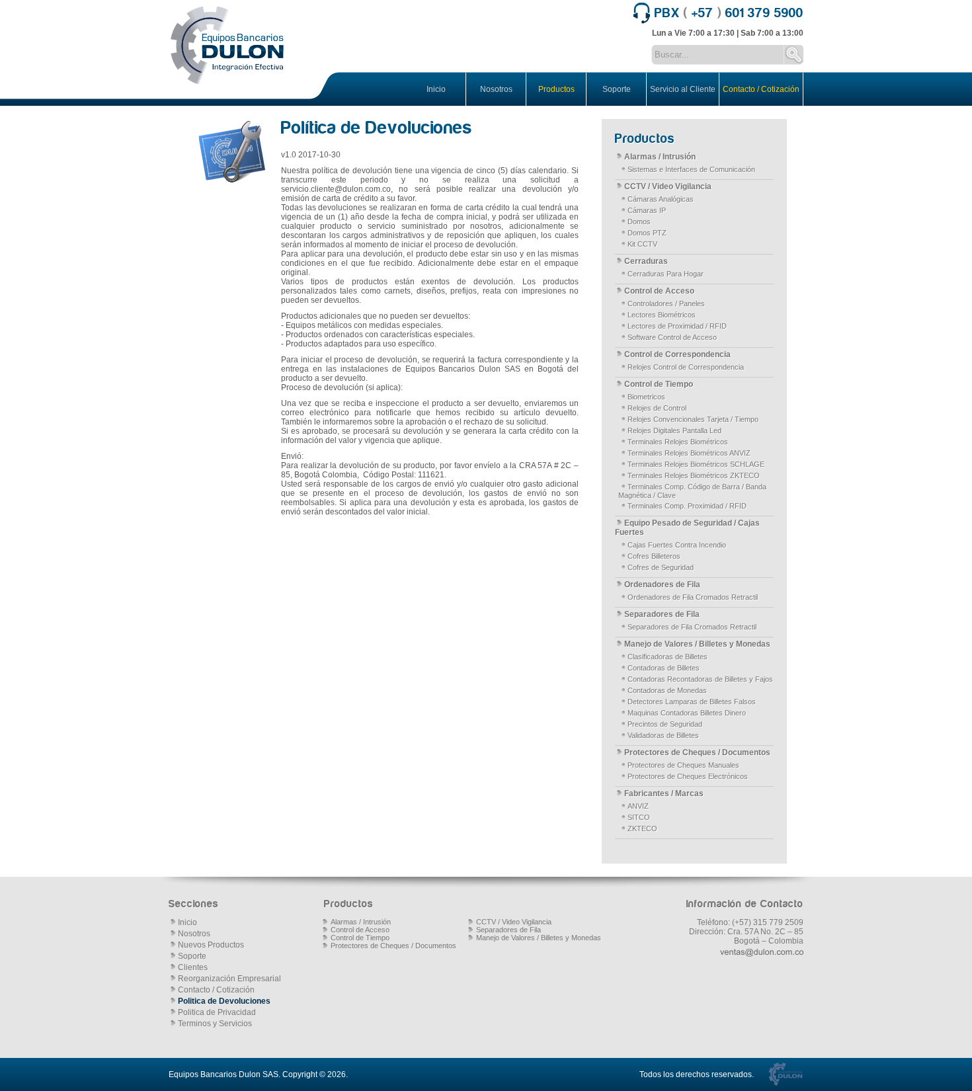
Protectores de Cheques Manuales (683, 765)
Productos (556, 89)
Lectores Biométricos (662, 315)
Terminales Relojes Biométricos (678, 442)
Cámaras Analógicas (661, 199)
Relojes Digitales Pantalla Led (674, 430)
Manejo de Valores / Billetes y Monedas (697, 644)
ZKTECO (642, 828)
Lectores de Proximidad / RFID (677, 326)
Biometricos (646, 397)
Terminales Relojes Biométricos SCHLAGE (696, 464)
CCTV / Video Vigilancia (667, 186)
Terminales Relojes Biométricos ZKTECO (694, 475)
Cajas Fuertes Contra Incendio (677, 545)
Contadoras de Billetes (664, 668)
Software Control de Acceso (672, 337)
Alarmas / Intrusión (660, 156)
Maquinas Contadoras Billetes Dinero (687, 713)
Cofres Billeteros (654, 556)
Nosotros (496, 89)
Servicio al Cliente (682, 89)
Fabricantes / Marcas (664, 793)
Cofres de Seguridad (661, 567)
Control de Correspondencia (677, 354)
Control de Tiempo (658, 384)
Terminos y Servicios (215, 1023)
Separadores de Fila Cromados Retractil (692, 627)
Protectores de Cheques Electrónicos (688, 776)
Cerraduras (646, 261)
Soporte (616, 89)
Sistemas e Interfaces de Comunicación (691, 169)
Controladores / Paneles (666, 303)
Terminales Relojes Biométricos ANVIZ (689, 453)
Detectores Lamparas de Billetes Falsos (692, 702)
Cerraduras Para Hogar (666, 274)
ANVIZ (638, 806)
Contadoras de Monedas (667, 690)
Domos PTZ (647, 233)
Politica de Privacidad (217, 1012)
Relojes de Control (657, 408)
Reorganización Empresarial (229, 978)
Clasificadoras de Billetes (668, 657)
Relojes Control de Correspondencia (686, 367)
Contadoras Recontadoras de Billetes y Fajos (700, 679)
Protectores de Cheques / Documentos (697, 752)
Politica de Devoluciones (224, 1001)
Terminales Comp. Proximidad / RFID (687, 506)
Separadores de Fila (662, 614)
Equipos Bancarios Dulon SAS (223, 1074)
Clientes (193, 967)
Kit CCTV (642, 244)
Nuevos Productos (211, 945)
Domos (639, 221)
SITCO (639, 817)
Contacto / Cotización (761, 89)
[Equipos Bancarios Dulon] (228, 46)
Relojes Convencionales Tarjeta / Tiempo (693, 419)
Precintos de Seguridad (665, 724)
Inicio (436, 89)
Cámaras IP (647, 210)
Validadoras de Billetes (663, 735)
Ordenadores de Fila (662, 584)
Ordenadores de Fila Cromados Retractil (693, 597)
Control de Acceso (659, 291)
